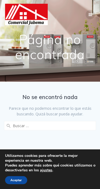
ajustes (46, 170)
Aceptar (16, 180)
